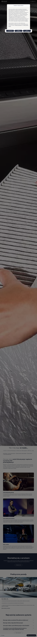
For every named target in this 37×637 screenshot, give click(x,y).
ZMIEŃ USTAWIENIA (18, 31)
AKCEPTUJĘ (10, 30)
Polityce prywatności (18, 25)
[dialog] (18, 318)
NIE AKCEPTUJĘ (27, 31)
